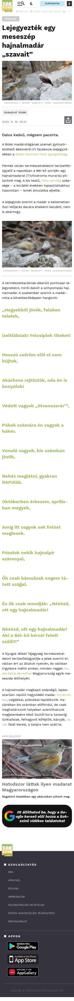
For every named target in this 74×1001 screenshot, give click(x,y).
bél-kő (23, 11)
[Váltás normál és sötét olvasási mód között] (31, 3)
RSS (10, 872)
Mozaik (10, 18)
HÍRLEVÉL (14, 880)
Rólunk (13, 888)
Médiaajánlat (17, 921)
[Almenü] (21, 3)
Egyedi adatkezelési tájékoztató (31, 913)
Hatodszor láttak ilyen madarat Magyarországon (37, 787)
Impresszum (16, 896)
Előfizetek (52, 3)
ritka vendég (51, 180)
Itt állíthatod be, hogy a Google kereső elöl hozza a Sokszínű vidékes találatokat (42, 816)
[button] (69, 11)
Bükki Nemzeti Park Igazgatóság (41, 154)
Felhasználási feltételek (26, 904)
